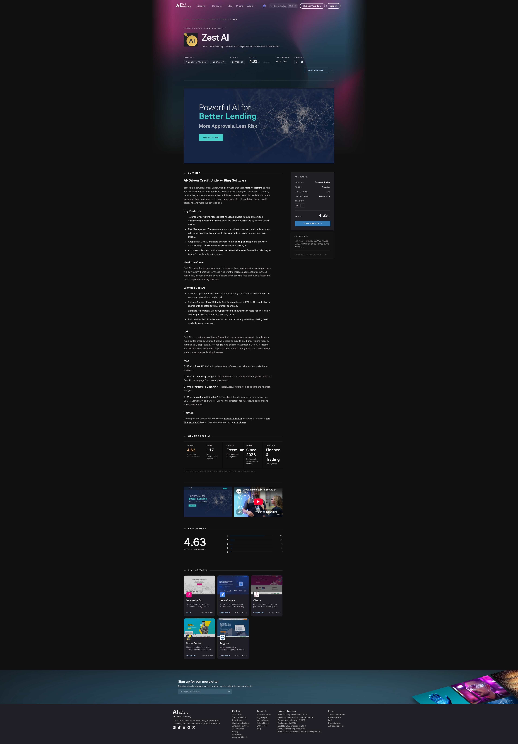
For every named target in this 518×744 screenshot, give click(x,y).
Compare (217, 6)
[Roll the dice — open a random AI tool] (264, 6)
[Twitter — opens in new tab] (296, 62)
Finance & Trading (218, 19)
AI (190, 187)
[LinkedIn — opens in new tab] (302, 62)
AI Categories (199, 19)
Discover (201, 6)
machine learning (253, 187)
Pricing (239, 6)
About (250, 6)
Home (186, 19)
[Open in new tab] (332, 70)
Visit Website (315, 70)
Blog (230, 6)
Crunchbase (240, 422)
